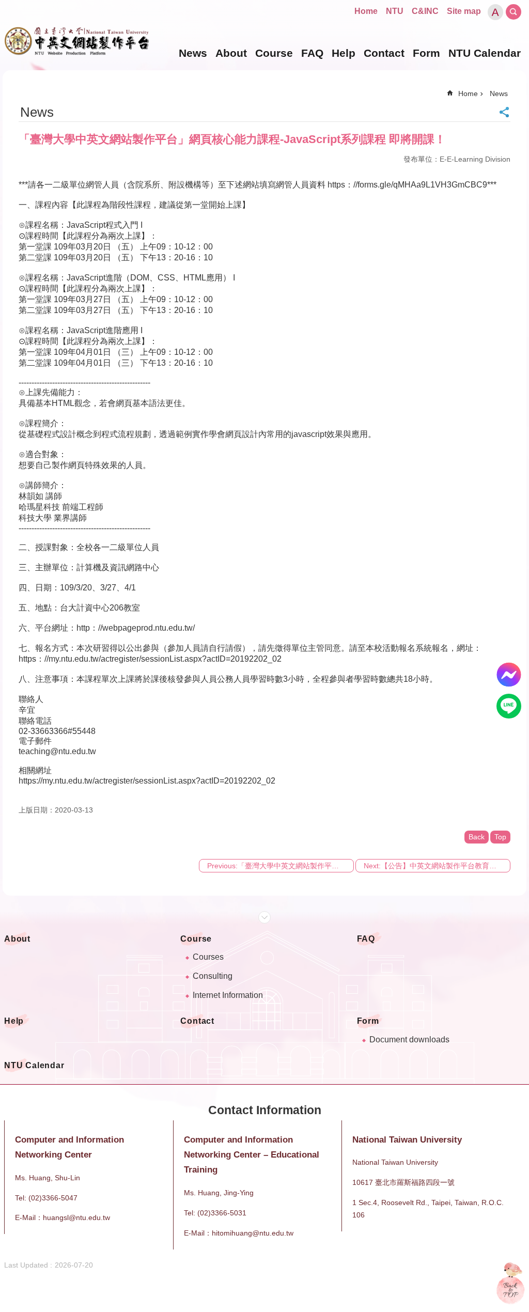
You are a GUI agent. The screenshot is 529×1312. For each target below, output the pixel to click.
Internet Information (228, 995)
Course (274, 53)
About (231, 53)
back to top (510, 1282)
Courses (208, 956)
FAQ (312, 53)
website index (513, 12)
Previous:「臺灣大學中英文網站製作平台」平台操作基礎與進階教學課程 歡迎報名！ (280, 866)
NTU (394, 11)
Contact (384, 53)
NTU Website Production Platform (76, 41)
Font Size (495, 12)
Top (500, 837)
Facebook (508, 674)
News (193, 53)
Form (426, 53)
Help (343, 53)
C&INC (425, 11)
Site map (464, 11)
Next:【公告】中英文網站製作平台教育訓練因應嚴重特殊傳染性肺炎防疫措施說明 (437, 866)
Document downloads (409, 1039)
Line (508, 706)
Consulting (212, 976)
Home (366, 11)
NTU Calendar (484, 53)
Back (477, 837)
